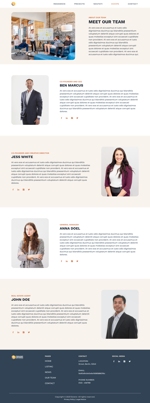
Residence (60, 4)
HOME (48, 361)
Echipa (115, 4)
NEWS (48, 372)
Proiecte (79, 4)
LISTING (49, 366)
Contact (133, 4)
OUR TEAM (50, 378)
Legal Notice (81, 399)
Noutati (98, 4)
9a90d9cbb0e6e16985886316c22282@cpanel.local (101, 373)
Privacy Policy (69, 399)
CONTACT (50, 383)
